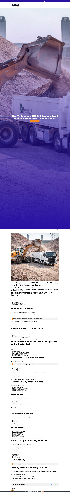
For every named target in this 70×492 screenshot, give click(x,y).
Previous (55, 229)
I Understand (42, 491)
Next (57, 229)
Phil (18, 488)
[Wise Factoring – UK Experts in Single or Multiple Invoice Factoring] (15, 2)
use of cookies (38, 491)
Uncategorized (19, 480)
